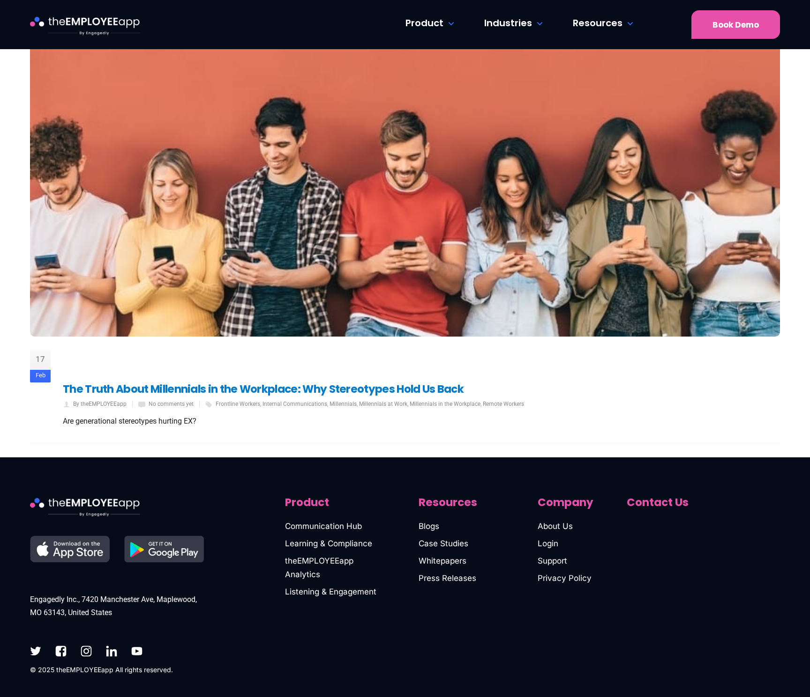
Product (424, 22)
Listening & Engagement (330, 591)
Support (552, 560)
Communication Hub (323, 526)
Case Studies (443, 543)
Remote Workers (503, 404)
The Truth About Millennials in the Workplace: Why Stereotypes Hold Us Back (263, 389)
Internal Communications (294, 404)
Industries (508, 22)
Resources (597, 22)
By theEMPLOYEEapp (100, 404)
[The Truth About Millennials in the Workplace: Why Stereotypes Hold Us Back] (405, 168)
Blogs (429, 526)
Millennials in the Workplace (445, 404)
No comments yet (171, 404)
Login (548, 543)
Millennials (343, 404)
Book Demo (735, 24)
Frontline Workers (238, 404)
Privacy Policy (565, 578)
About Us (555, 526)
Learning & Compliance (328, 543)
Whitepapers (442, 560)
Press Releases (447, 578)
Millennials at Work (383, 404)
